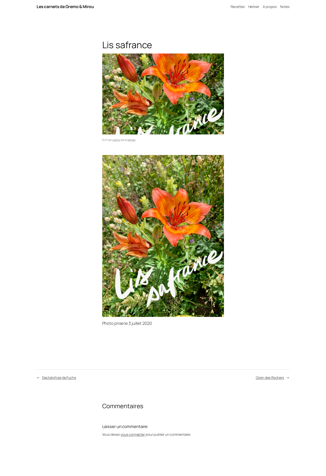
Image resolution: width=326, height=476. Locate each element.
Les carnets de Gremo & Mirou (65, 6)
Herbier (131, 140)
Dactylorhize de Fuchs (59, 377)
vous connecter (133, 434)
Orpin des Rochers (270, 377)
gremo (116, 140)
